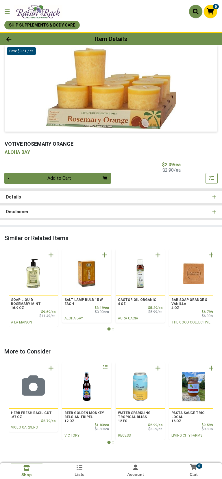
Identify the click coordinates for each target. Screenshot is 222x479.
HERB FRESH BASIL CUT (31, 415)
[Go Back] (31, 39)
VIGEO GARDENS (24, 427)
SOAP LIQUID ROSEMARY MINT (26, 304)
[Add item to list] (212, 178)
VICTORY (71, 435)
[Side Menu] (7, 11)
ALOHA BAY (73, 318)
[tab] (108, 329)
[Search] (196, 11)
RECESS (124, 435)
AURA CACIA (128, 318)
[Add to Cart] (51, 255)
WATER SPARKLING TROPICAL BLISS (134, 417)
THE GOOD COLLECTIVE (190, 322)
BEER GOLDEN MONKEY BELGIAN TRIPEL (84, 417)
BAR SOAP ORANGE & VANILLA (189, 304)
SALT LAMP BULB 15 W (83, 302)
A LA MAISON (21, 322)
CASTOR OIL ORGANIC (137, 302)
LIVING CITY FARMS (186, 435)
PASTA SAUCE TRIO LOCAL (188, 417)
